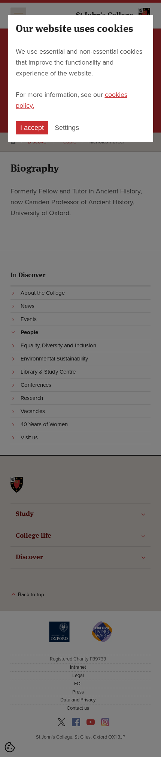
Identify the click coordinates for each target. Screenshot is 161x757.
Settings (67, 127)
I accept (32, 127)
